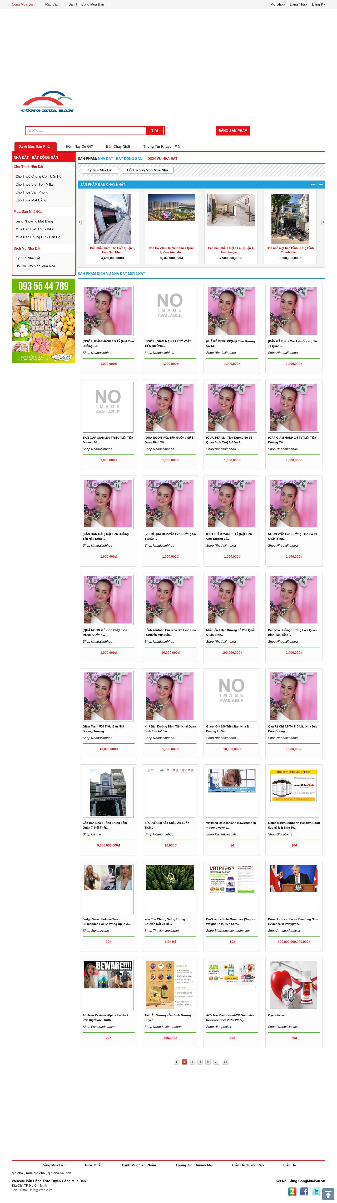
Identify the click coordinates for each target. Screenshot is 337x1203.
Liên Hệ (289, 1165)
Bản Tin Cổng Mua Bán (86, 4)
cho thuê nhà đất (28, 167)
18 (225, 1061)
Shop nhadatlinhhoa (97, 353)
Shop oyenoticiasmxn (283, 1027)
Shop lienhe (92, 834)
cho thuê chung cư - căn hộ (38, 177)
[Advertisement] (168, 49)
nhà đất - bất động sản (36, 158)
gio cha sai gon (59, 1173)
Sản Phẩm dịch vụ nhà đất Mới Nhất (111, 274)
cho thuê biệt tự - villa (34, 184)
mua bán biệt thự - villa (34, 229)
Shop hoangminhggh (160, 834)
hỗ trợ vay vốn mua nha (35, 266)
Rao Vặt (51, 4)
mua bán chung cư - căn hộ (38, 237)
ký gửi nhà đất (28, 258)
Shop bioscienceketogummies (228, 931)
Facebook (304, 1191)
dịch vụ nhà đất (27, 248)
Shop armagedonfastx (284, 931)
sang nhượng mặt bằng (34, 221)
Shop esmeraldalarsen (99, 1027)
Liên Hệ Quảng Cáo (248, 1165)
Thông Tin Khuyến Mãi (161, 146)
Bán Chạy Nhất (118, 146)
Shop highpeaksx (219, 1027)
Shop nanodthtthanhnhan (163, 1027)
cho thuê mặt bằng (31, 200)
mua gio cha (35, 1173)
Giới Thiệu (93, 1165)
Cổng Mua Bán (23, 4)
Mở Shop (277, 4)
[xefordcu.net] (43, 321)
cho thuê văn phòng (32, 192)
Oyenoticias (276, 1015)
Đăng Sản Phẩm (233, 131)
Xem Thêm (316, 184)
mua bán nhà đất (28, 212)
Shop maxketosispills (221, 834)
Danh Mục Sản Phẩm (35, 146)
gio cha (17, 1173)
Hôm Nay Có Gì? (79, 146)
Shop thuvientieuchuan (162, 931)
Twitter (316, 1191)
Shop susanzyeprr (96, 931)
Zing (292, 1191)
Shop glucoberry (280, 834)
